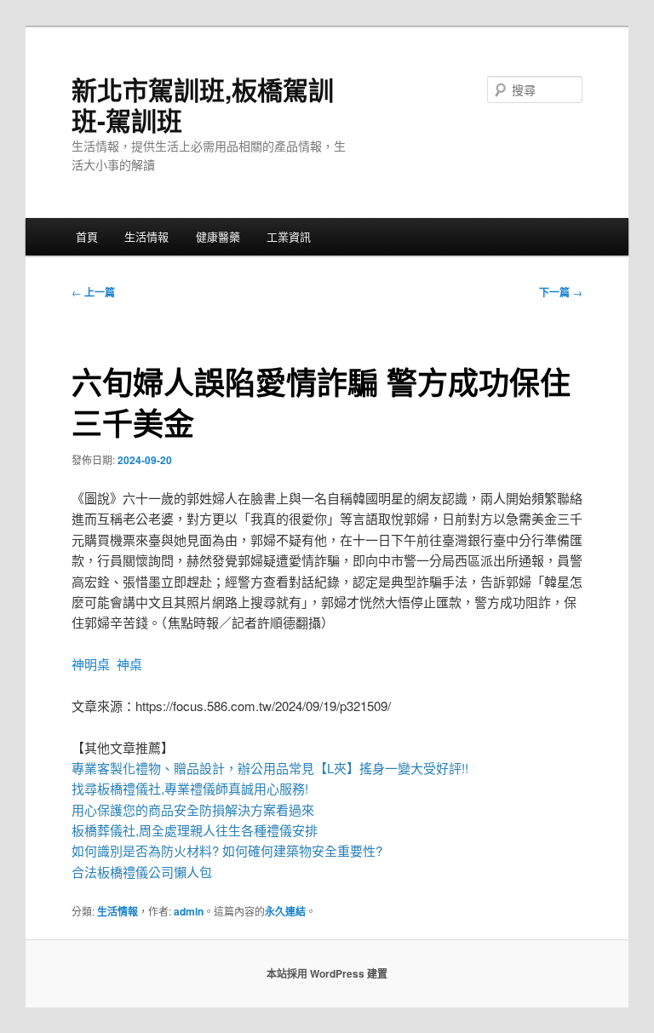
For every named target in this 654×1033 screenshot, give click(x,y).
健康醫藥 (218, 236)
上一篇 (93, 292)
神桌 (129, 664)
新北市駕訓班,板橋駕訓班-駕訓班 (203, 104)
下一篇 (560, 292)
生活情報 (146, 236)
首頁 (87, 236)
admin (189, 911)
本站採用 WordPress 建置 (327, 973)
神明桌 (91, 664)
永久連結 (285, 911)
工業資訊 (289, 236)
